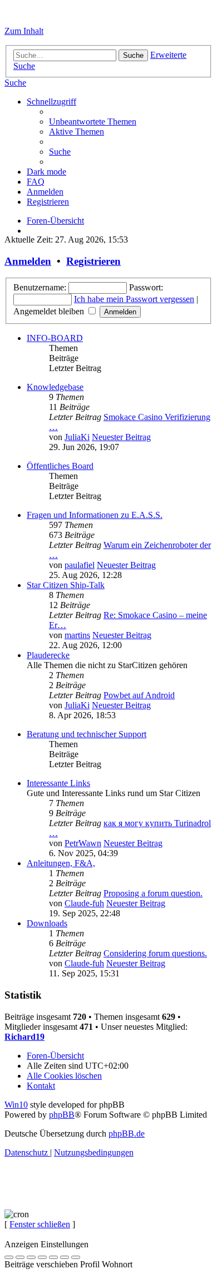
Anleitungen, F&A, (61, 863)
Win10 (16, 1104)
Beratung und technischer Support (86, 734)
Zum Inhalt (23, 31)
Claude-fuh (84, 903)
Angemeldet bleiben (49, 311)
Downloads (47, 923)
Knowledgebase (55, 387)
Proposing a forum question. (153, 893)
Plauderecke (48, 655)
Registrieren (93, 261)
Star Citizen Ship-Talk (66, 585)
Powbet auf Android (139, 695)
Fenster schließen (39, 1224)
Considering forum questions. (155, 953)
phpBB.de (126, 1133)
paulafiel (80, 565)
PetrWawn (83, 843)
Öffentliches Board (60, 466)
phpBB (62, 1114)
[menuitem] (15, 82)
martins (77, 635)
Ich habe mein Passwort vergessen (134, 299)
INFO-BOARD (55, 338)
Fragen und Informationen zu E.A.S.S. (94, 515)
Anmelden (27, 261)
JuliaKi (77, 437)
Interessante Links (58, 783)
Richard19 (24, 1036)
